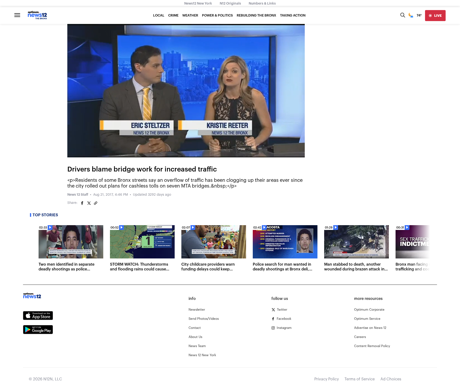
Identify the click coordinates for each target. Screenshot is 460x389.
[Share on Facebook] (82, 203)
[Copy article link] (96, 203)
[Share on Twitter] (89, 203)
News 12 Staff (77, 194)
